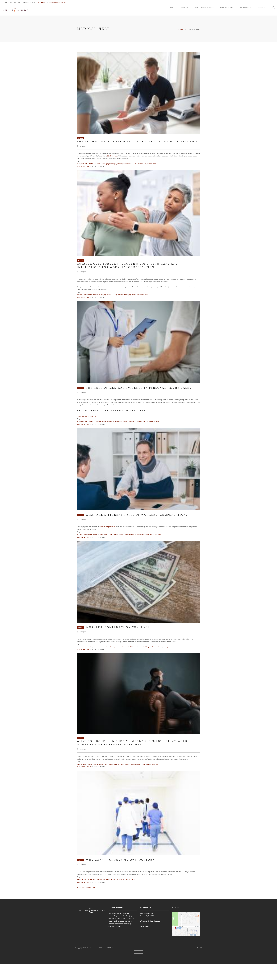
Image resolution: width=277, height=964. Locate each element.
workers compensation (85, 295)
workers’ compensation (107, 527)
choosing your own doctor (101, 879)
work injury (155, 764)
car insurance (127, 164)
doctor (135, 164)
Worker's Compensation (204, 7)
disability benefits (99, 534)
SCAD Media (110, 948)
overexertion (151, 164)
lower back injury (103, 164)
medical (137, 647)
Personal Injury (226, 7)
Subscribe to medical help (86, 887)
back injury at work (115, 164)
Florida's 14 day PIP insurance (116, 295)
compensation (120, 647)
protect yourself (142, 295)
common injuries (112, 421)
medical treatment (111, 534)
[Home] (15, 8)
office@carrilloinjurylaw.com (57, 2)
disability (158, 534)
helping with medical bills (136, 421)
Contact (261, 7)
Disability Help (112, 156)
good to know (81, 764)
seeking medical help (127, 879)
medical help (142, 164)
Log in (88, 166)
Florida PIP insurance (153, 421)
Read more (81, 166)
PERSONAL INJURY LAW (89, 164)
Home (172, 7)
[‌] (197, 948)
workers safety (133, 764)
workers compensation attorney (130, 534)
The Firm (184, 7)
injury (79, 164)
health (90, 879)
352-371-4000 (41, 2)
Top (138, 952)
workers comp (123, 764)
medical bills (129, 647)
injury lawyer (131, 295)
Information (245, 7)
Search (272, 8)
